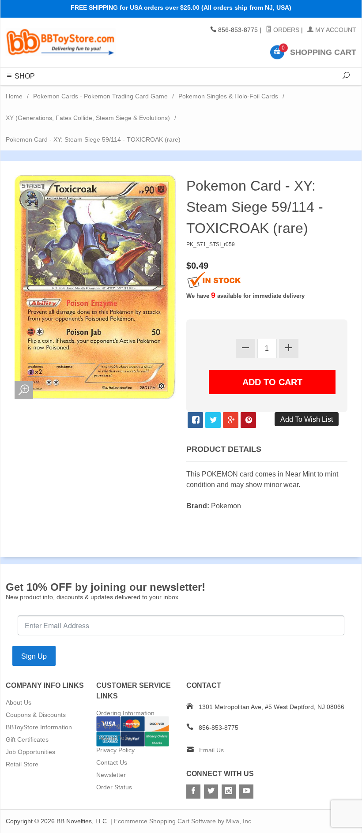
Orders (285, 30)
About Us (18, 702)
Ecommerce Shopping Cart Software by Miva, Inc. (183, 821)
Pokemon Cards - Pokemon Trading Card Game (100, 96)
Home (14, 96)
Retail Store (22, 764)
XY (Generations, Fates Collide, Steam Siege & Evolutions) (88, 117)
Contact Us (111, 762)
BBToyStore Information (39, 727)
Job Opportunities (30, 751)
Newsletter (111, 774)
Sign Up (34, 656)
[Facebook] (193, 791)
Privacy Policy (115, 750)
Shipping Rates (117, 725)
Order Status (114, 787)
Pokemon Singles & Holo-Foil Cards (228, 96)
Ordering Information (125, 713)
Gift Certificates (27, 739)
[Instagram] (229, 791)
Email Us (211, 750)
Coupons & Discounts (36, 714)
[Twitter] (211, 791)
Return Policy (114, 737)
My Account (334, 30)
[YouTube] (246, 791)
